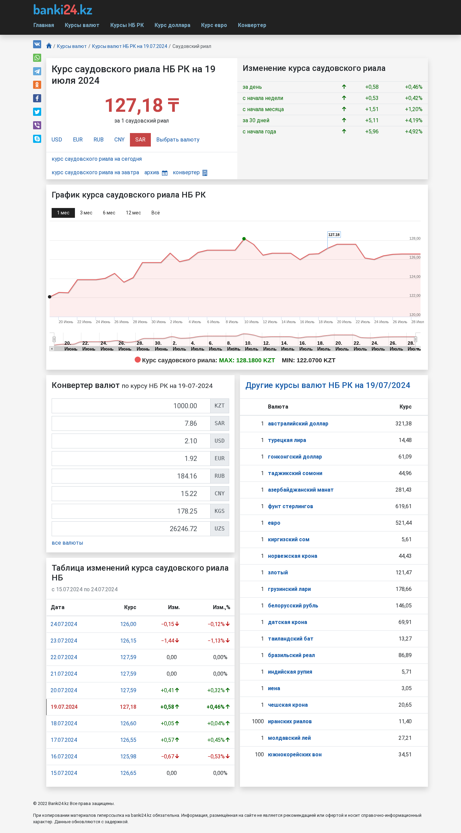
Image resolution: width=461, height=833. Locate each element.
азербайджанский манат (301, 490)
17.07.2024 (64, 740)
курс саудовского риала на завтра (95, 172)
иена (274, 688)
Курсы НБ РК (127, 25)
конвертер (186, 172)
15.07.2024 (64, 773)
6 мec (109, 212)
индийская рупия (290, 672)
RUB (98, 139)
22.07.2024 (64, 657)
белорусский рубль (293, 605)
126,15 (128, 640)
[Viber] (37, 125)
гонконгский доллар (295, 456)
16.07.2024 (64, 756)
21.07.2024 (64, 674)
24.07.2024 (64, 624)
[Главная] (49, 46)
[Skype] (37, 139)
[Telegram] (37, 71)
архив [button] (151, 172)
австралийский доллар (298, 423)
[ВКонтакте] (37, 44)
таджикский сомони (295, 473)
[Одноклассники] (37, 85)
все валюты (67, 543)
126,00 (128, 624)
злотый (278, 572)
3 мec (86, 212)
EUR (78, 139)
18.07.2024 (64, 723)
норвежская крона (292, 556)
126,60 (128, 723)
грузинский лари (289, 589)
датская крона (287, 622)
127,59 (128, 657)
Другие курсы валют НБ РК (327, 385)
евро (274, 523)
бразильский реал (291, 655)
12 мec (133, 212)
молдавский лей (289, 738)
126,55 (128, 740)
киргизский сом (288, 539)
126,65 (128, 773)
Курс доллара (172, 25)
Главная (43, 25)
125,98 (128, 756)
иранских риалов (290, 721)
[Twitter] (37, 112)
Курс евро (214, 25)
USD (57, 139)
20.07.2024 (64, 690)
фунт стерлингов (290, 506)
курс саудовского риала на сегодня (97, 159)
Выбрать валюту (177, 139)
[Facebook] (37, 98)
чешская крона (288, 705)
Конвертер (252, 25)
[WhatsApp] (37, 58)
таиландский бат (291, 638)
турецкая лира (287, 440)
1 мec (63, 212)
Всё (156, 212)
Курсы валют (82, 25)
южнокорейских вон (295, 754)
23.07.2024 (64, 640)
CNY (119, 139)
